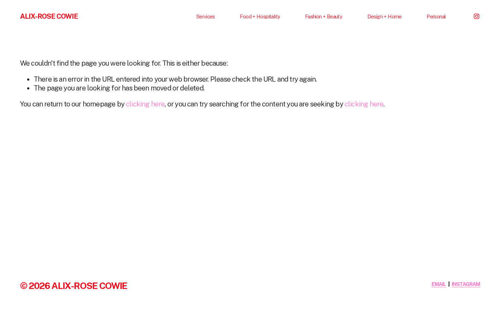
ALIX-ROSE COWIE (49, 16)
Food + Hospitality (260, 16)
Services (205, 16)
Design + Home (384, 16)
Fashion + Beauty (323, 16)
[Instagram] (476, 16)
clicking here (145, 104)
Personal (436, 16)
